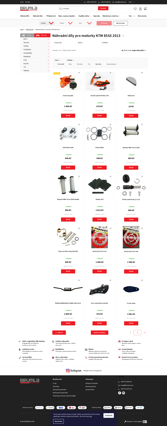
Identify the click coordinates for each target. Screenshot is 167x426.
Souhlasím (108, 415)
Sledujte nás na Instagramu (92, 371)
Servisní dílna (89, 390)
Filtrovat (104, 23)
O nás (22, 2)
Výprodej (98, 64)
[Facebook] (119, 392)
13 (144, 333)
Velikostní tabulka (91, 383)
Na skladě (61, 64)
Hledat (103, 8)
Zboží (29, 35)
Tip (89, 64)
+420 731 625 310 (91, 2)
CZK (130, 2)
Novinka (79, 64)
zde (90, 416)
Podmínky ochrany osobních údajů (64, 396)
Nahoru (60, 333)
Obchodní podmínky (59, 390)
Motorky (44, 35)
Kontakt (27, 2)
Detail (68, 115)
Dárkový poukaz (90, 386)
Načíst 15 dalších (99, 333)
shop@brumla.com (120, 2)
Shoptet (129, 421)
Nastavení (58, 421)
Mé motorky (120, 23)
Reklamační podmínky (60, 393)
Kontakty (56, 386)
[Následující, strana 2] (137, 332)
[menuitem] (26, 16)
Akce (70, 64)
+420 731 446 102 (106, 2)
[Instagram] (123, 392)
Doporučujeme (111, 64)
